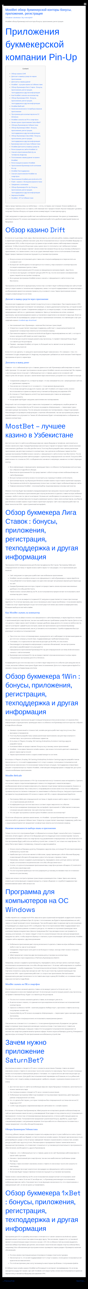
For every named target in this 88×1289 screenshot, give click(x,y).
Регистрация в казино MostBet (23, 163)
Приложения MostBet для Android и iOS (26, 179)
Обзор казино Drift (18, 74)
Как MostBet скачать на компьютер (24, 95)
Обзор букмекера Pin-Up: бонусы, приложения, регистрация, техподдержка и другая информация (25, 189)
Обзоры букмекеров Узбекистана (24, 125)
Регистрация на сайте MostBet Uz (24, 149)
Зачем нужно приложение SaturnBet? (26, 122)
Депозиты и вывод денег (21, 82)
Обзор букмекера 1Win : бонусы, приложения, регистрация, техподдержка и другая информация (25, 100)
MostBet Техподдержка (20, 171)
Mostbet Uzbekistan (13, 17)
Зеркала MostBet (18, 195)
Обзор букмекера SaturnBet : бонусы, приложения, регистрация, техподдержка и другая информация (26, 138)
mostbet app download (27, 320)
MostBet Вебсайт (18, 106)
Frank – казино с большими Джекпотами (26, 182)
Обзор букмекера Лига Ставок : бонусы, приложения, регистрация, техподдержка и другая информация (26, 89)
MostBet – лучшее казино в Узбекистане (27, 84)
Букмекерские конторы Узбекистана (25, 144)
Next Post (80, 1281)
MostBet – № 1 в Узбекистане (22, 198)
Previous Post (8, 1281)
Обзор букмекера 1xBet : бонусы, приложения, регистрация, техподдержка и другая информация (25, 130)
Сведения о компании (19, 184)
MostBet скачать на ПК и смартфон (24, 120)
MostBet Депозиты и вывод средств (25, 147)
